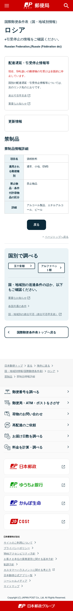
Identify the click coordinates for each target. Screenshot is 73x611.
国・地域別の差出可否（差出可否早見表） (33, 314)
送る (29, 365)
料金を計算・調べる (27, 447)
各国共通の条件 (17, 306)
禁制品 (8, 376)
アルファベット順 (49, 268)
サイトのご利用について (18, 542)
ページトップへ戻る (57, 237)
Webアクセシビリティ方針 (19, 553)
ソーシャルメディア (15, 580)
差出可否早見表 (17, 95)
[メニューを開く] (6, 5)
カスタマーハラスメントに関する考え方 (27, 570)
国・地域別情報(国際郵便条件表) (23, 371)
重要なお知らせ (17, 103)
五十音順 (19, 266)
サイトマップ (11, 586)
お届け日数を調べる (27, 436)
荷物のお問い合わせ (27, 413)
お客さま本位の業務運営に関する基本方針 (29, 559)
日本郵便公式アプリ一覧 (18, 575)
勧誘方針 (9, 564)
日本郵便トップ (13, 365)
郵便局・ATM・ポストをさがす (36, 402)
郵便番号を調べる (25, 391)
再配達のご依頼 (24, 425)
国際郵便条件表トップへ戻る (36, 332)
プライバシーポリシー (17, 548)
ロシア (51, 371)
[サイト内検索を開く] (66, 5)
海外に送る (43, 365)
